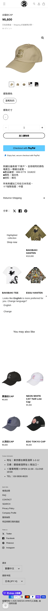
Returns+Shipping (12, 198)
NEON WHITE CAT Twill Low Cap (36, 386)
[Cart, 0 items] (43, 4)
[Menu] (4, 4)
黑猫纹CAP (12, 386)
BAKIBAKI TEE (12, 280)
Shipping (17, 25)
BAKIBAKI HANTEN (36, 239)
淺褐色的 (9, 100)
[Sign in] (39, 4)
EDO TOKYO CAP (36, 429)
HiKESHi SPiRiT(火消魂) (27, 601)
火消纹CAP (12, 429)
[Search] (34, 4)
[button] (42, 127)
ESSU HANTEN (36, 280)
